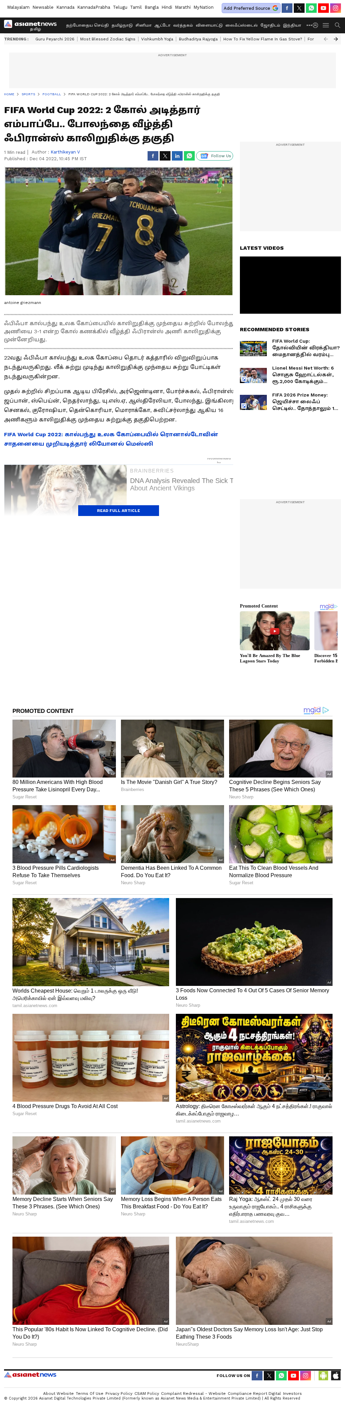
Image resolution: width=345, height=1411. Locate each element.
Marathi (183, 7)
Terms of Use (89, 1393)
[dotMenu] (310, 25)
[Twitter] (299, 8)
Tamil (136, 7)
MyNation (203, 7)
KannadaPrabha (93, 7)
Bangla (152, 7)
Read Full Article (118, 510)
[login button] (317, 25)
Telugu (120, 7)
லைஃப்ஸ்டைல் (241, 25)
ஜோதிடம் (270, 25)
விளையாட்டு (209, 25)
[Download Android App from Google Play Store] (323, 1375)
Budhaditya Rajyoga (198, 39)
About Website (58, 1393)
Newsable (43, 7)
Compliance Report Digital (254, 1393)
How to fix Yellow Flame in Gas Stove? (262, 39)
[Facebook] (287, 8)
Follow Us (221, 155)
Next (336, 39)
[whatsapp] (311, 8)
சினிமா (143, 25)
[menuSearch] (337, 25)
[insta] (335, 8)
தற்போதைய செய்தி (87, 25)
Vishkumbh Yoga (157, 39)
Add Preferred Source (247, 8)
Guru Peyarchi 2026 (54, 39)
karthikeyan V (65, 151)
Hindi (166, 7)
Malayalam (18, 7)
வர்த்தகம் (183, 25)
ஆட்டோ (162, 25)
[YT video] (323, 8)
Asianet (30, 1375)
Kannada (65, 7)
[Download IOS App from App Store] (335, 1375)
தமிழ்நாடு (122, 25)
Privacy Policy (118, 1393)
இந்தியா (292, 25)
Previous (326, 39)
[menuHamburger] (326, 25)
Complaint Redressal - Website (193, 1393)
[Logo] (32, 25)
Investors (292, 1393)
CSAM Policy (146, 1393)
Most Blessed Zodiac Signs (107, 39)
